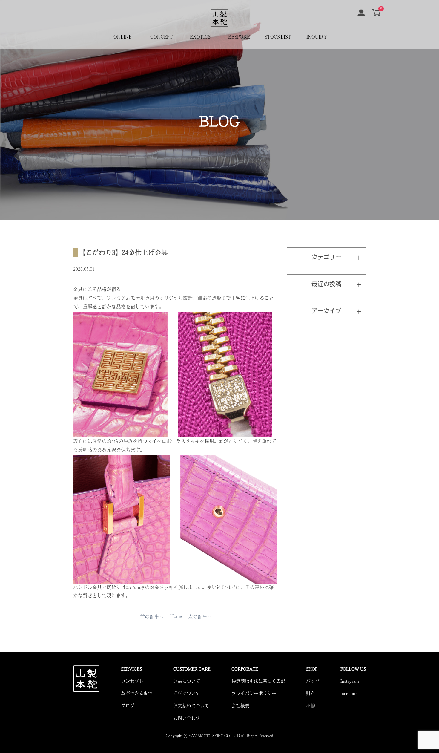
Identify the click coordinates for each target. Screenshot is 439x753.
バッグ (313, 681)
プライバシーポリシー (253, 694)
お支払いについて (191, 706)
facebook (349, 694)
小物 (310, 706)
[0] (376, 15)
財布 (310, 694)
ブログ (127, 706)
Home (176, 616)
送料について (186, 694)
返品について (186, 681)
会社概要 (240, 706)
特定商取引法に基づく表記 (258, 681)
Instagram (349, 681)
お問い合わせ (186, 718)
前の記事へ (152, 617)
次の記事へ (200, 617)
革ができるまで (136, 694)
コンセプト (132, 681)
